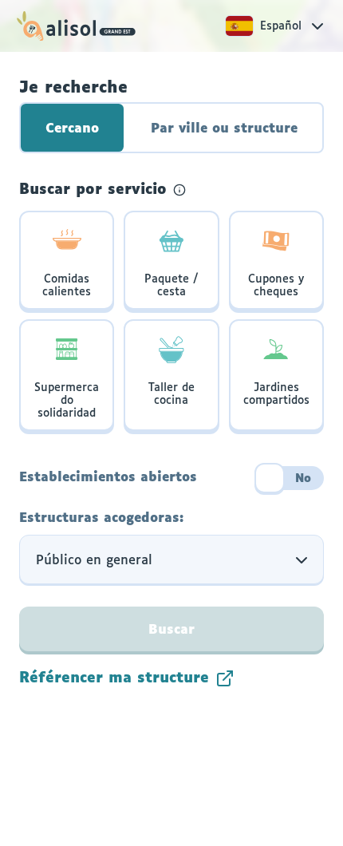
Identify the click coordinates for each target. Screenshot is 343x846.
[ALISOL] (76, 26)
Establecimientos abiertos (108, 477)
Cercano (72, 129)
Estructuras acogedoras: (101, 518)
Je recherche (73, 88)
